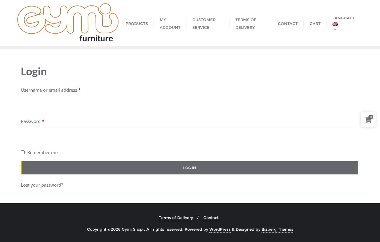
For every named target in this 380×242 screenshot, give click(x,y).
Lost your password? (42, 185)
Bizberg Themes (277, 229)
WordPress (220, 229)
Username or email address (51, 90)
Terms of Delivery (176, 217)
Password (32, 121)
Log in (189, 168)
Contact (210, 217)
